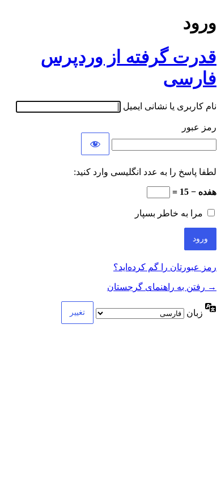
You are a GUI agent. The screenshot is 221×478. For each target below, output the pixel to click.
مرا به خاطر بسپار (169, 213)
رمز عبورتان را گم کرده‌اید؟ (164, 267)
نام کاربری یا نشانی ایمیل (169, 106)
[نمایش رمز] (95, 144)
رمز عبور (199, 127)
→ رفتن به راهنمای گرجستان (161, 287)
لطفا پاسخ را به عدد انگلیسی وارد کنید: (145, 172)
